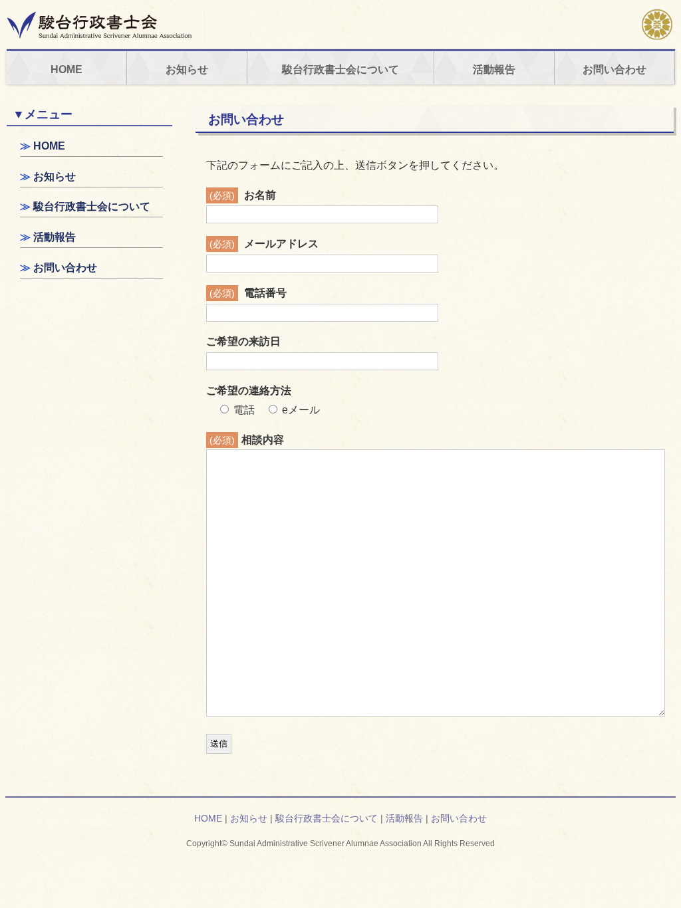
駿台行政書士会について (340, 69)
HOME (66, 69)
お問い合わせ (614, 69)
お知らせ (187, 69)
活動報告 (494, 69)
